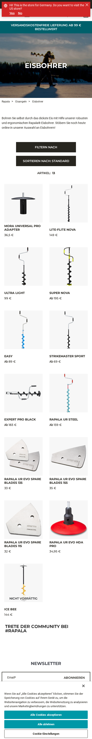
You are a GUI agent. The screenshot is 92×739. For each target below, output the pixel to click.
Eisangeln (21, 101)
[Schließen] (83, 686)
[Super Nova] (68, 266)
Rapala (6, 101)
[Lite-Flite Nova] (68, 203)
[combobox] (46, 161)
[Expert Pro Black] (23, 393)
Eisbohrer (46, 65)
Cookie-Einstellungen (46, 733)
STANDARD (46, 161)
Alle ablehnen (46, 724)
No (20, 13)
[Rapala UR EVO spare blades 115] (23, 519)
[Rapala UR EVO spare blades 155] (68, 456)
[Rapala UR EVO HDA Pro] (68, 519)
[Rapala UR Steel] (68, 393)
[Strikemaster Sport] (68, 330)
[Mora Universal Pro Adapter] (23, 203)
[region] (46, 710)
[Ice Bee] (23, 583)
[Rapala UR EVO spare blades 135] (23, 456)
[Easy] (23, 330)
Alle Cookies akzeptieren (46, 714)
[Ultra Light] (23, 266)
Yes (12, 13)
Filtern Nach (46, 147)
